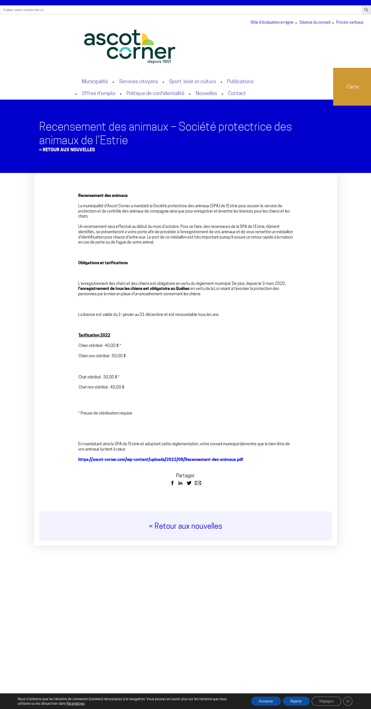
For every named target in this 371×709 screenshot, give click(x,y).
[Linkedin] (180, 483)
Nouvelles (206, 93)
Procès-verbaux (349, 22)
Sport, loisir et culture (192, 81)
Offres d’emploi (98, 93)
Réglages (326, 701)
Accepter (266, 701)
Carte (352, 87)
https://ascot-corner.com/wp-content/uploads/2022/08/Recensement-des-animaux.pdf (160, 459)
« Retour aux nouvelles (185, 525)
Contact (237, 93)
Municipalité (95, 81)
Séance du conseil (314, 22)
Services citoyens (138, 81)
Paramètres (76, 703)
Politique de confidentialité (155, 93)
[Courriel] (198, 483)
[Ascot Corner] (176, 46)
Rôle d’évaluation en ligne (272, 22)
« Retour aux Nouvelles (67, 149)
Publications (240, 81)
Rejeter (296, 701)
